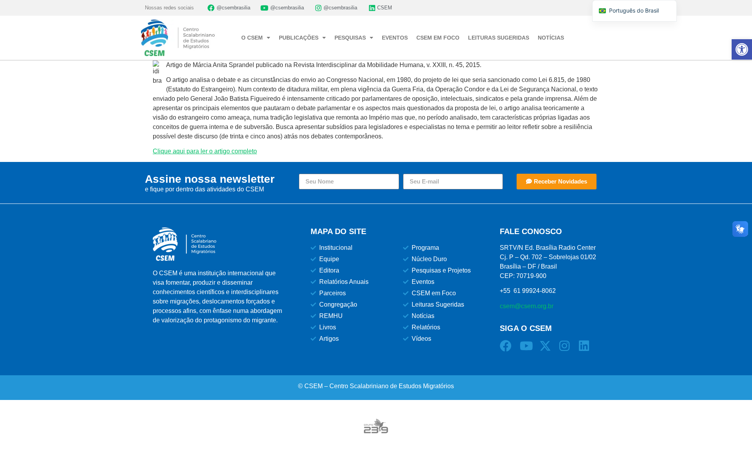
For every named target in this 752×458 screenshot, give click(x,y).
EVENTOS (395, 38)
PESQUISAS (350, 38)
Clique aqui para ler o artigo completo (205, 151)
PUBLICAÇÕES (298, 38)
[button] (742, 49)
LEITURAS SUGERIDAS (498, 38)
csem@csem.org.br (526, 306)
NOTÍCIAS (551, 38)
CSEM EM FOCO (437, 38)
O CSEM (252, 38)
